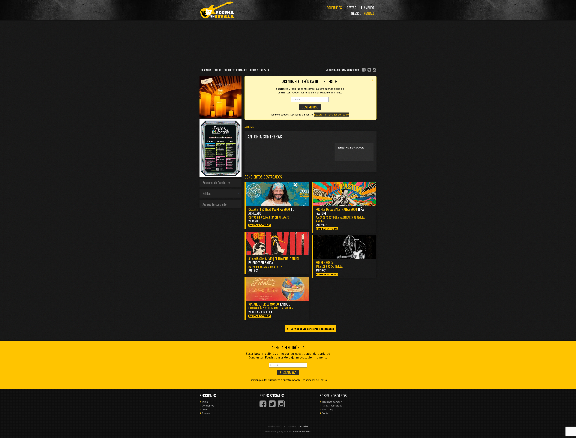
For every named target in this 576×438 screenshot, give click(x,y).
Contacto (327, 413)
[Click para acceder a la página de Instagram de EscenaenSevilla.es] (374, 70)
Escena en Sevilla (217, 10)
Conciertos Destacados (235, 70)
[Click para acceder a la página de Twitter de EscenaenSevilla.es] (369, 70)
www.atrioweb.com (302, 431)
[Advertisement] (288, 43)
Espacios (356, 13)
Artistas (369, 13)
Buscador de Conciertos (216, 182)
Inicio (205, 402)
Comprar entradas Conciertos (343, 70)
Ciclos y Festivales (259, 70)
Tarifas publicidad (332, 405)
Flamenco (367, 7)
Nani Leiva (303, 426)
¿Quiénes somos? (332, 402)
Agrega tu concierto (214, 204)
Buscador (206, 70)
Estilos (217, 70)
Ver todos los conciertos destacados (312, 328)
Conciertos (334, 7)
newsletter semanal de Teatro (331, 114)
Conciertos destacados (263, 177)
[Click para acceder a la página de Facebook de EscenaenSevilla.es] (364, 70)
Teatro (351, 7)
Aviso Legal (328, 409)
